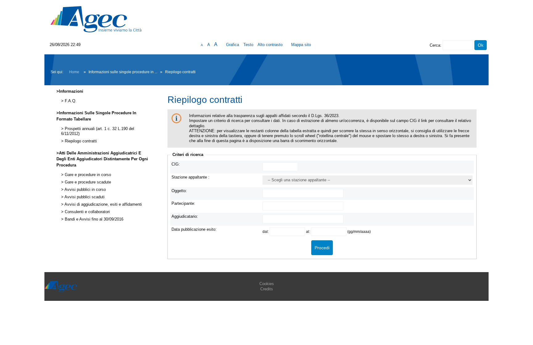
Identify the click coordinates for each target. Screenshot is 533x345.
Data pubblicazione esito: (194, 229)
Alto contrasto (270, 44)
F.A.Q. (70, 101)
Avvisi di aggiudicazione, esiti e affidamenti (103, 204)
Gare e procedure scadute (87, 182)
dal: (266, 231)
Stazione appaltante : (190, 177)
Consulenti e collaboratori (87, 212)
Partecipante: (183, 203)
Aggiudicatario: (184, 216)
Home (74, 72)
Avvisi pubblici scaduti (84, 197)
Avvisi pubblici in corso (85, 189)
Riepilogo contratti (80, 141)
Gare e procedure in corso (87, 175)
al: (308, 231)
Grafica (232, 44)
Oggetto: (179, 190)
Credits (266, 289)
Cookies (266, 283)
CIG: (175, 164)
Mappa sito (301, 44)
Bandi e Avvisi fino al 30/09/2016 (93, 219)
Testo (248, 44)
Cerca (435, 45)
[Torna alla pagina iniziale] (96, 19)
